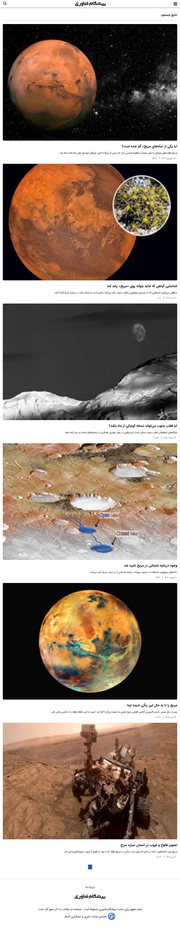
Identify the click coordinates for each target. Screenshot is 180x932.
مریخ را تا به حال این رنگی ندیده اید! (152, 705)
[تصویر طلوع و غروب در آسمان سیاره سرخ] (90, 781)
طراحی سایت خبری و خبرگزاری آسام (86, 916)
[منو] (175, 4)
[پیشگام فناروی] (90, 896)
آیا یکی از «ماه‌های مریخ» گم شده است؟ (149, 146)
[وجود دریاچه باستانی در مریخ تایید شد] (90, 501)
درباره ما (90, 887)
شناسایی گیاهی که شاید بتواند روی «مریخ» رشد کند (142, 286)
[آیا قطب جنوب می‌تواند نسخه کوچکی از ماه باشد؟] (90, 362)
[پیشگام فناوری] (90, 3)
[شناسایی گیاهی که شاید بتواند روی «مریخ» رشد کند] (90, 222)
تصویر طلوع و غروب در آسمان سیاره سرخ (149, 845)
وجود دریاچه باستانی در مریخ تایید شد (150, 565)
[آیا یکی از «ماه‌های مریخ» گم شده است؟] (90, 82)
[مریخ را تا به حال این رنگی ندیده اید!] (90, 641)
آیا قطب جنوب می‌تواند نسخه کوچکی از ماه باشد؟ (143, 426)
